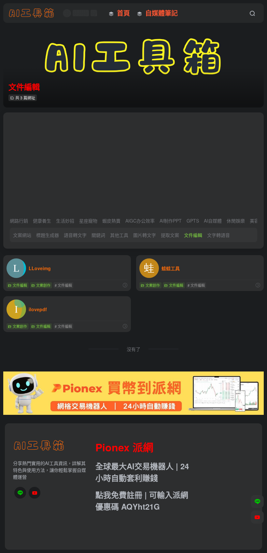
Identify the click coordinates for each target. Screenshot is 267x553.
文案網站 (22, 235)
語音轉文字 (75, 235)
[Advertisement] (133, 167)
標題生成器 (47, 235)
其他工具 (119, 235)
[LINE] (20, 493)
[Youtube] (34, 493)
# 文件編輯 (63, 285)
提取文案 (170, 235)
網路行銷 (19, 220)
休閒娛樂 (236, 220)
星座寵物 (88, 220)
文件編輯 (193, 235)
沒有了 (133, 349)
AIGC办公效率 (140, 220)
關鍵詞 (98, 235)
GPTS (193, 220)
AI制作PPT (171, 220)
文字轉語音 (218, 235)
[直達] (125, 285)
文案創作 (43, 285)
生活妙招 (65, 220)
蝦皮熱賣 (111, 220)
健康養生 (42, 220)
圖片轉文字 (144, 235)
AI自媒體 (213, 220)
